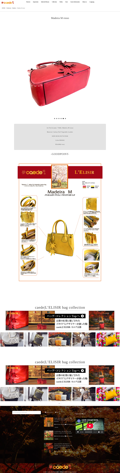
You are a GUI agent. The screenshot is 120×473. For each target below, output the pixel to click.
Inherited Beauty (45, 2)
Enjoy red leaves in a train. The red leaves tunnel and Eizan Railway (63, 420)
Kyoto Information (75, 2)
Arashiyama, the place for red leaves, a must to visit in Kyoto (63, 432)
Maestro (28, 2)
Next (103, 70)
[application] (90, 426)
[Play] (78, 432)
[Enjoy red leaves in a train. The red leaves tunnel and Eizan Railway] (48, 422)
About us (84, 2)
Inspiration (35, 2)
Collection (54, 2)
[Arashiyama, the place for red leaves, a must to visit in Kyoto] (48, 435)
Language (91, 2)
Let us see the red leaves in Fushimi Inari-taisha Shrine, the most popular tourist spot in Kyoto (63, 446)
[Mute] (99, 432)
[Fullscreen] (102, 432)
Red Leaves (69, 424)
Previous (16, 70)
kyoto (56, 427)
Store (66, 2)
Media (61, 2)
